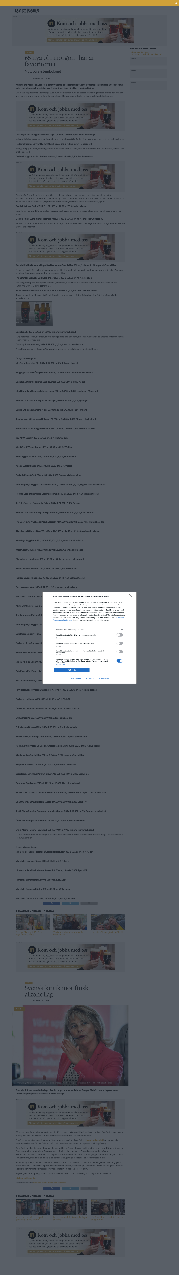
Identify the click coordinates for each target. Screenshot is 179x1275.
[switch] (120, 635)
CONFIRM (71, 670)
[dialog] (89, 637)
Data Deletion (76, 679)
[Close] (131, 596)
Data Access (89, 679)
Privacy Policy (103, 679)
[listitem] (89, 629)
